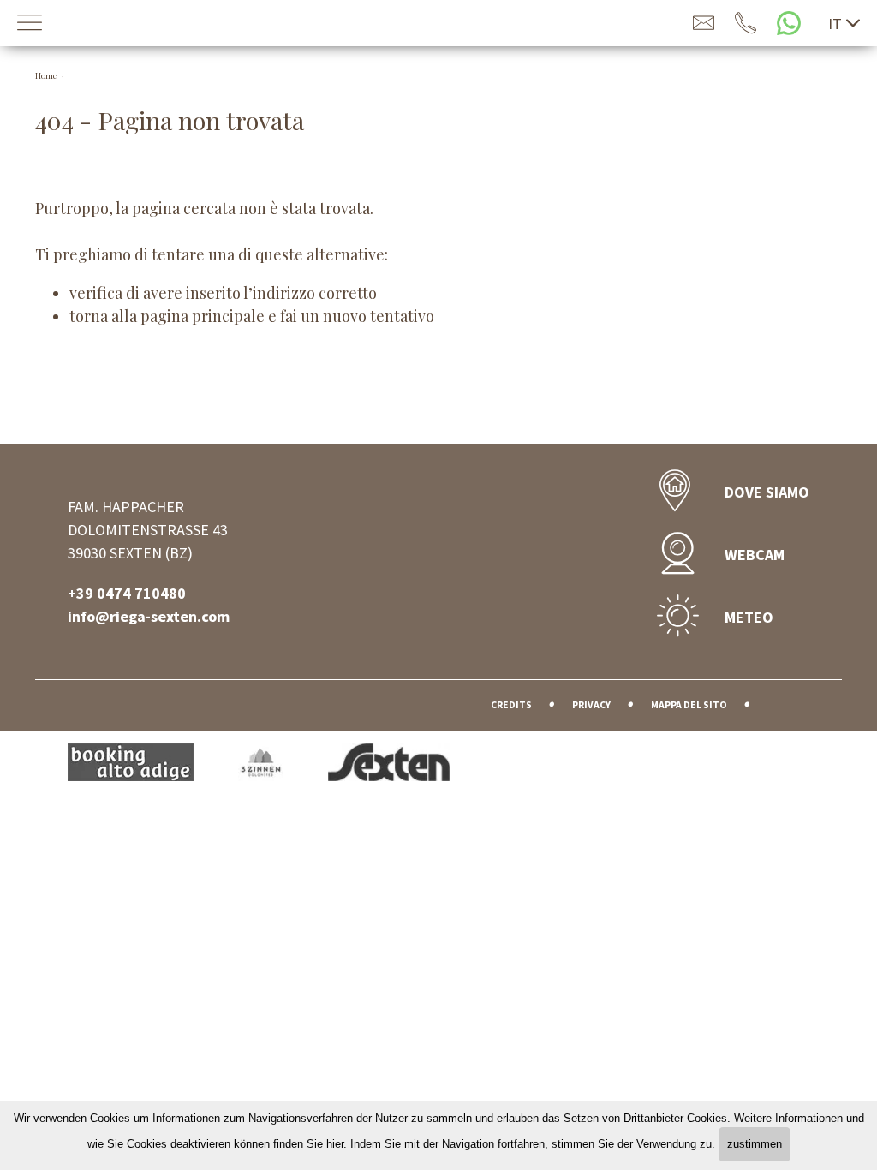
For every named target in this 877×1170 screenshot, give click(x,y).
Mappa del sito (689, 704)
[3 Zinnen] (283, 765)
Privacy (591, 704)
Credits (511, 704)
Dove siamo (767, 492)
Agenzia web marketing (788, 702)
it (835, 23)
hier (334, 1143)
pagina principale (202, 316)
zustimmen (754, 1143)
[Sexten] (389, 765)
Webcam (755, 554)
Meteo (749, 617)
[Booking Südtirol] (153, 765)
